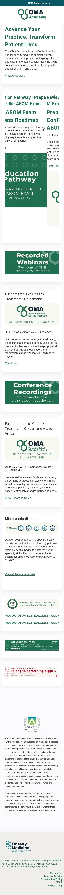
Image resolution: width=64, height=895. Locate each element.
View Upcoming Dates (18, 498)
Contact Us (56, 873)
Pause (34, 230)
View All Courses (15, 75)
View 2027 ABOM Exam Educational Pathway (32, 615)
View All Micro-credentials (20, 574)
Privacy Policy (54, 885)
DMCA (58, 882)
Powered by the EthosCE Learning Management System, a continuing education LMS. (50, 892)
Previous (20, 230)
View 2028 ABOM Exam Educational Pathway (32, 622)
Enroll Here (11, 363)
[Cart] (54, 4)
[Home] (32, 13)
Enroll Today (12, 166)
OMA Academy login (39, 3)
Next (47, 230)
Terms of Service (53, 876)
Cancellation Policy (51, 879)
